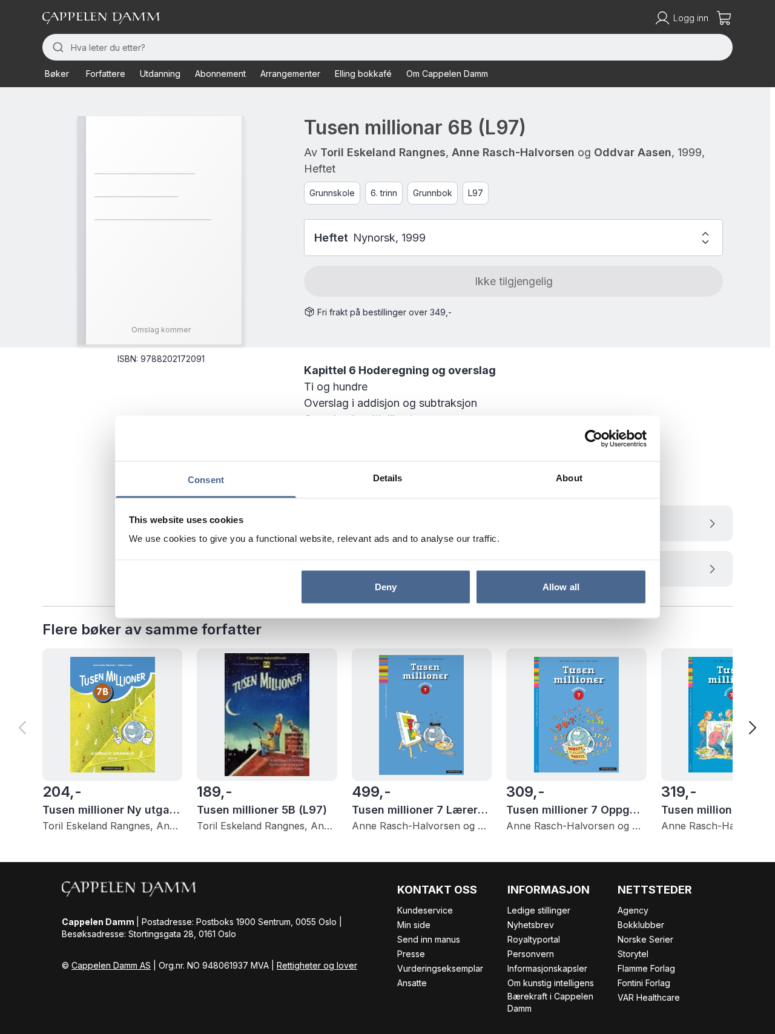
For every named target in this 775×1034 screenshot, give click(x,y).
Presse (411, 954)
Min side (413, 925)
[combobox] (387, 47)
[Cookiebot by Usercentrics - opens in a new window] (594, 438)
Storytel (633, 954)
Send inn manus (428, 939)
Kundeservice (425, 910)
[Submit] (56, 47)
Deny (386, 586)
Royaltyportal (533, 939)
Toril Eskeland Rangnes (383, 152)
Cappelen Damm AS (111, 965)
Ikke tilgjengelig (514, 281)
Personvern (530, 954)
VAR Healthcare (649, 997)
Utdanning (160, 73)
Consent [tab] (206, 480)
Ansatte (412, 983)
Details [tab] (388, 478)
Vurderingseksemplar (440, 968)
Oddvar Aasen (632, 152)
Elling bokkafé (363, 73)
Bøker (57, 73)
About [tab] (569, 478)
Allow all (560, 586)
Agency (633, 910)
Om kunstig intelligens (550, 983)
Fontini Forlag (644, 983)
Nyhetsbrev (530, 925)
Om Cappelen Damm (447, 73)
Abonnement (220, 73)
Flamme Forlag (646, 968)
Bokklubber (641, 925)
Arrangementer (290, 73)
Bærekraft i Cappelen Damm (550, 1002)
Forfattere (105, 73)
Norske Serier (645, 939)
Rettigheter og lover (317, 965)
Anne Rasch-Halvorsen (513, 152)
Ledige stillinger (538, 910)
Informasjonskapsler (547, 968)
